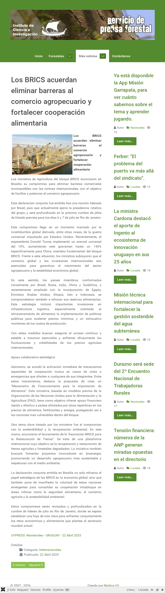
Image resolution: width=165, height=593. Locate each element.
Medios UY (111, 585)
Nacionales (138, 127)
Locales (136, 187)
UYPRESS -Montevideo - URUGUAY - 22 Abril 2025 (46, 535)
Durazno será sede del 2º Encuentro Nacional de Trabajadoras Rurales (134, 378)
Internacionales (50, 550)
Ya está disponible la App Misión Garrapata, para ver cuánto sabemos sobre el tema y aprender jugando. (134, 97)
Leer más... (125, 141)
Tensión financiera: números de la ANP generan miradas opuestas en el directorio (134, 445)
